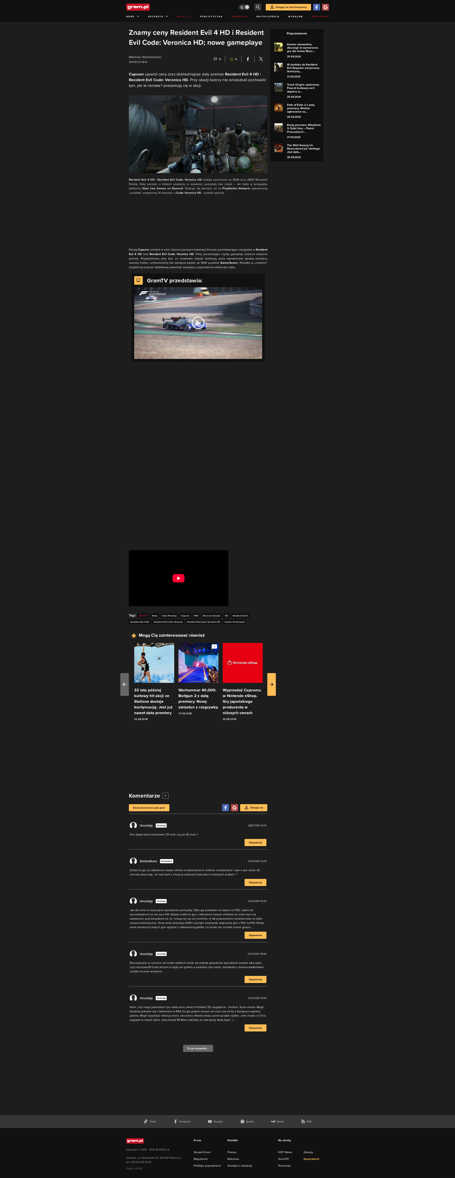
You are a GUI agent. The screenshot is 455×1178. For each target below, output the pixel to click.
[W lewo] (124, 684)
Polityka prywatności (207, 1166)
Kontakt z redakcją (240, 1166)
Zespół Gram (202, 1152)
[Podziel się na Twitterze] (261, 59)
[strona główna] (146, 7)
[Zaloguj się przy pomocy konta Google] (325, 7)
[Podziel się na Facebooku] (248, 59)
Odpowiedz (255, 842)
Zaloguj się (256, 807)
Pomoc (232, 1152)
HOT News (285, 1152)
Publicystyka (211, 16)
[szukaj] (257, 7)
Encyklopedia (268, 16)
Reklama (233, 1159)
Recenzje (156, 16)
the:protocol (311, 1159)
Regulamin (201, 1159)
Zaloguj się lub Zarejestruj (291, 7)
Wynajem (295, 16)
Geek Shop (320, 16)
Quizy (182, 16)
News (130, 16)
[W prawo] (271, 684)
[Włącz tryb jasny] (244, 7)
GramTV (283, 1159)
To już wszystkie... (198, 1048)
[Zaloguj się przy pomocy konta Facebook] (316, 7)
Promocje (240, 16)
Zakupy (308, 1152)
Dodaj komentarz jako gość (149, 807)
